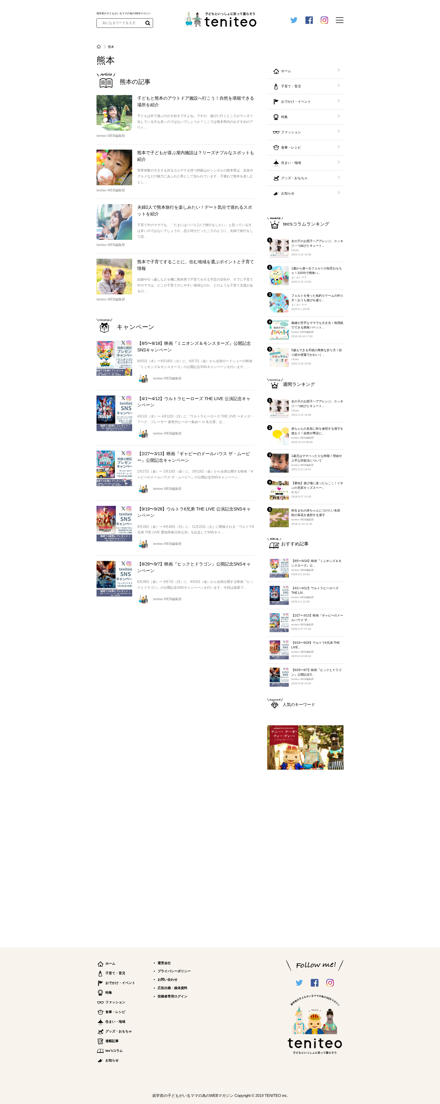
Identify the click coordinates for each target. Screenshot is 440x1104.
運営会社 (164, 963)
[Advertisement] (305, 856)
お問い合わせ (167, 979)
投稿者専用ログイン (172, 996)
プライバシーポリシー (174, 971)
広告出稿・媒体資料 (172, 988)
